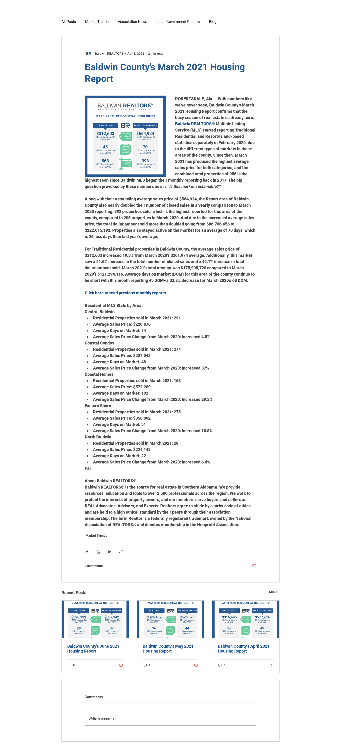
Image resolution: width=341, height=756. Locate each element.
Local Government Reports (178, 21)
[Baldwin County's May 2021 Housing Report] (170, 619)
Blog (212, 21)
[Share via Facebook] (87, 551)
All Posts (68, 21)
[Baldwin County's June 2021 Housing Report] (95, 619)
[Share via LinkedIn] (109, 551)
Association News (132, 21)
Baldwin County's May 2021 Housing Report (168, 648)
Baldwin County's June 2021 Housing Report (93, 648)
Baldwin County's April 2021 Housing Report (244, 648)
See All (274, 592)
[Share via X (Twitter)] (98, 551)
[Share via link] (121, 551)
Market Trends (97, 21)
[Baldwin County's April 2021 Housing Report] (245, 619)
